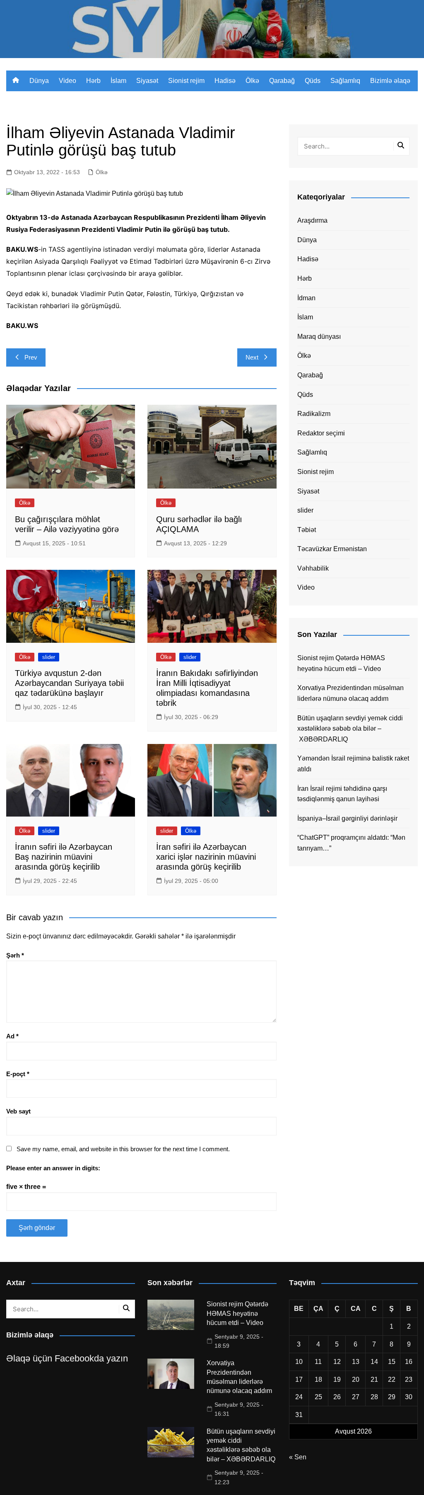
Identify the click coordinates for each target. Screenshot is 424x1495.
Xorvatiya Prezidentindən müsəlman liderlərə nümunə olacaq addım (350, 693)
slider (48, 657)
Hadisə (225, 80)
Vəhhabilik (313, 568)
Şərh (15, 955)
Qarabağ (282, 80)
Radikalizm (313, 413)
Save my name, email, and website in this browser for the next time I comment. (123, 1148)
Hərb (93, 80)
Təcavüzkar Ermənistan (332, 548)
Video (67, 80)
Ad (12, 1036)
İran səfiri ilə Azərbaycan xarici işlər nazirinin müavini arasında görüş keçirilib (206, 856)
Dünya (39, 80)
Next (252, 357)
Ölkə (252, 80)
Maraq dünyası (319, 336)
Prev (30, 357)
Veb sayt (18, 1111)
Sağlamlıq (345, 80)
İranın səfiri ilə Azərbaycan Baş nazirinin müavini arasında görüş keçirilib (63, 856)
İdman (306, 297)
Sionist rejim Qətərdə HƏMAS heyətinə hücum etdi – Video (341, 663)
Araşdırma (312, 220)
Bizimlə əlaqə (390, 80)
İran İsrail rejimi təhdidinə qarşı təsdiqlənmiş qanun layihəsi (342, 794)
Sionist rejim (186, 80)
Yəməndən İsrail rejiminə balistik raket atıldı (353, 764)
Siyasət (147, 80)
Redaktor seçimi (321, 433)
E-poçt (17, 1073)
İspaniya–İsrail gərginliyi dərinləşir (347, 818)
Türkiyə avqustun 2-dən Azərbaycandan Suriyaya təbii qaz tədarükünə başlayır (69, 683)
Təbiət (306, 529)
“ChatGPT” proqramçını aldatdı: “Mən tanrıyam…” (351, 843)
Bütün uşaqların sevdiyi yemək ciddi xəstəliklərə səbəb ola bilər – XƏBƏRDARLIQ (350, 729)
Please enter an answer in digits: (53, 1168)
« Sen (297, 1457)
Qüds (312, 80)
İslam (118, 80)
